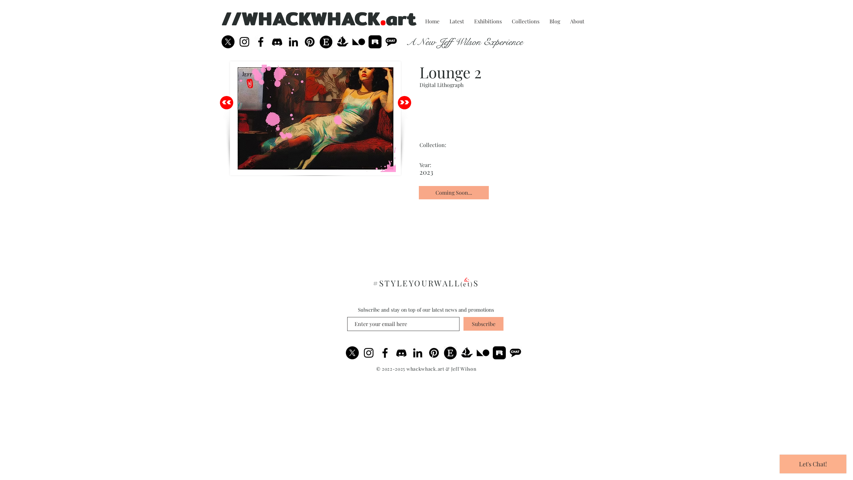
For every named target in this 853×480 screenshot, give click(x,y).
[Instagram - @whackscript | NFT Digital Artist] (368, 352)
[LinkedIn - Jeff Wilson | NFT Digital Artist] (417, 352)
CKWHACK (333, 18)
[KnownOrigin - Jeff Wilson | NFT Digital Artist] (482, 352)
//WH (247, 18)
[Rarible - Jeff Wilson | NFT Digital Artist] (375, 41)
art (401, 18)
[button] (434, 153)
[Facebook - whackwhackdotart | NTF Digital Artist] (260, 41)
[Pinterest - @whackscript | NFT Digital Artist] (433, 352)
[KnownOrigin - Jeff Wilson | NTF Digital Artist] (358, 41)
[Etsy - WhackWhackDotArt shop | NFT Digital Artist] (450, 352)
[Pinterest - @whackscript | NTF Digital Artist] (309, 41)
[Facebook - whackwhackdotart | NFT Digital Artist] (385, 352)
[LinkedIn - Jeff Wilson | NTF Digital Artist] (293, 41)
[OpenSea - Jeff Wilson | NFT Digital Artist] (342, 41)
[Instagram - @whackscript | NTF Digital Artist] (244, 41)
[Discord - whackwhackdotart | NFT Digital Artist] (401, 352)
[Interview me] (391, 41)
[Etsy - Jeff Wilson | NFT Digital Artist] (326, 41)
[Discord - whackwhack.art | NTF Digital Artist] (277, 41)
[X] (228, 41)
